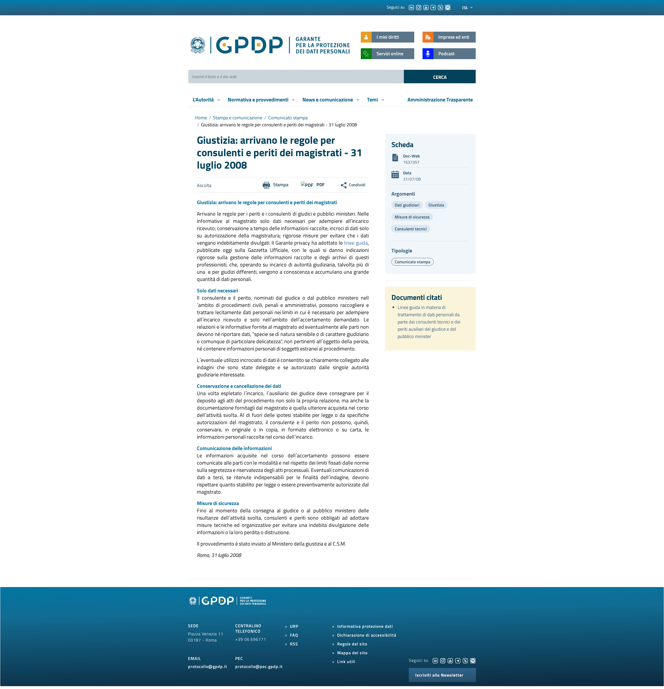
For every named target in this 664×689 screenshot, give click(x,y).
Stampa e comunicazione (237, 117)
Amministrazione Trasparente (440, 99)
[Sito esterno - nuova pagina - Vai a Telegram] (457, 660)
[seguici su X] (440, 7)
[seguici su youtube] (425, 7)
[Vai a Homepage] (228, 606)
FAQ (294, 635)
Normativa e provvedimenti (258, 99)
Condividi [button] (357, 185)
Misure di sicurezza (412, 217)
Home (201, 117)
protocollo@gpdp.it (207, 666)
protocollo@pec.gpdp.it (259, 666)
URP (294, 626)
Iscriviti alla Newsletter (439, 675)
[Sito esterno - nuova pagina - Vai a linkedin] (435, 660)
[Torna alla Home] (270, 44)
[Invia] (440, 76)
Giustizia (436, 205)
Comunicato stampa (288, 117)
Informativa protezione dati (365, 626)
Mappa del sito (352, 653)
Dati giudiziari (407, 205)
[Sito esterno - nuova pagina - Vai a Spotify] (472, 660)
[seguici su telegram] (433, 7)
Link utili (346, 661)
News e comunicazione (328, 99)
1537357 (411, 162)
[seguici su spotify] (447, 7)
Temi (373, 99)
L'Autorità (204, 99)
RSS (294, 644)
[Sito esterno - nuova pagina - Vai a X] (465, 660)
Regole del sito (352, 644)
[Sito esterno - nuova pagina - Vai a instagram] (442, 660)
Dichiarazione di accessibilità (366, 635)
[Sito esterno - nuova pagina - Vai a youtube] (450, 660)
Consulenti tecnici (411, 229)
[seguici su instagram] (418, 7)
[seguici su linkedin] (411, 7)
